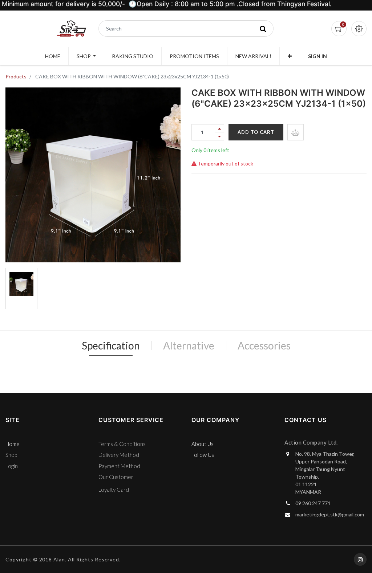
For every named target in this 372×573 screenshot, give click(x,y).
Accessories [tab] (264, 345)
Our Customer (115, 477)
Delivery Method (118, 454)
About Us (202, 444)
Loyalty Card (113, 489)
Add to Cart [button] (256, 132)
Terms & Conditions (122, 444)
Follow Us (202, 454)
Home (12, 444)
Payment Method (119, 466)
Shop (11, 454)
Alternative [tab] (188, 345)
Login (11, 466)
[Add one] (219, 128)
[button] (290, 56)
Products (16, 76)
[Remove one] (219, 136)
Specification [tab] (111, 345)
